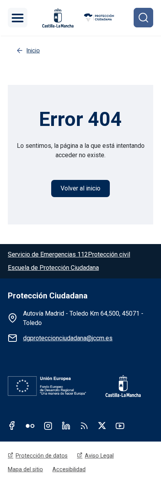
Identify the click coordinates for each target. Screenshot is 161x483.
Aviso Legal (99, 455)
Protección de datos (42, 455)
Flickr (30, 425)
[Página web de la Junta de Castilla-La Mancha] (57, 18)
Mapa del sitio (25, 469)
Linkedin (66, 425)
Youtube (120, 425)
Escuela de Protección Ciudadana (53, 267)
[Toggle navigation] (17, 17)
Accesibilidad (69, 469)
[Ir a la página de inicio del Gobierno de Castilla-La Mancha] (117, 386)
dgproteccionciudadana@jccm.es (68, 338)
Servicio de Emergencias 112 (48, 254)
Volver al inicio (80, 188)
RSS (84, 425)
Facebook (12, 425)
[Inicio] (99, 18)
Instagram (48, 425)
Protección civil (109, 254)
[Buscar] (143, 17)
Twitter (102, 425)
